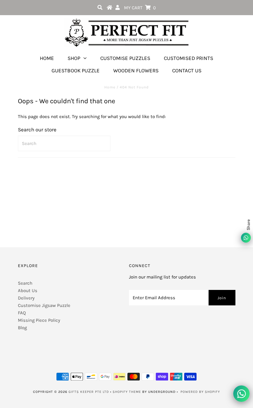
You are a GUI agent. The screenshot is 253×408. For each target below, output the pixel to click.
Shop (74, 58)
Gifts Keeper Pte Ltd (88, 392)
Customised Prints (188, 58)
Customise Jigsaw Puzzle (44, 305)
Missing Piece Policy (39, 320)
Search (25, 283)
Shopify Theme (127, 392)
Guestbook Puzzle (76, 70)
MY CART (140, 8)
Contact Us (186, 70)
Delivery (26, 298)
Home (47, 58)
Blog (22, 327)
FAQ (22, 313)
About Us (27, 290)
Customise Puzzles (125, 58)
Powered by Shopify (200, 392)
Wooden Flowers (136, 70)
